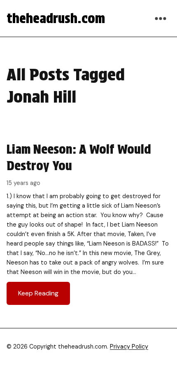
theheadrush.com (56, 18)
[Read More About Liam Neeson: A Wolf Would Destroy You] (88, 222)
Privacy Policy (129, 346)
